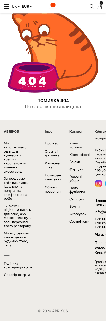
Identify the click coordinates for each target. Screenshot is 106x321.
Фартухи (76, 169)
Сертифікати (79, 221)
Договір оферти (17, 275)
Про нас (51, 143)
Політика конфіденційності (18, 265)
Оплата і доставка (52, 153)
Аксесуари (78, 214)
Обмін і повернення (54, 189)
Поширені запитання (53, 177)
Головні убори (75, 178)
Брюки (74, 162)
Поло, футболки (77, 190)
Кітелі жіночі (79, 155)
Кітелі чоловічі (75, 145)
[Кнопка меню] (6, 6)
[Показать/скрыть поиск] (90, 6)
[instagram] (98, 185)
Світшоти (76, 199)
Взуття (74, 206)
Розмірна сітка (52, 165)
